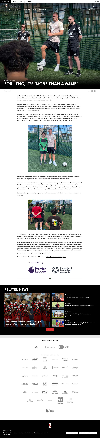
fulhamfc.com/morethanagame (56, 257)
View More (50, 330)
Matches (15, 9)
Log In (98, 1)
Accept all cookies (72, 433)
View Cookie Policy (7, 434)
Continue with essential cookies (88, 433)
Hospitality (29, 1)
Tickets (14, 1)
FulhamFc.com (5, 1)
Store (21, 1)
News (10, 9)
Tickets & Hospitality (25, 9)
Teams (34, 9)
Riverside (41, 9)
